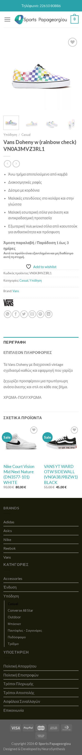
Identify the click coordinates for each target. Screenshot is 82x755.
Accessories (12, 578)
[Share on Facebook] (16, 314)
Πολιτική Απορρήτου (19, 666)
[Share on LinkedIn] (48, 314)
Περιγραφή (14, 342)
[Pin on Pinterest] (40, 314)
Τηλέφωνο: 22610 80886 (41, 5)
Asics (7, 530)
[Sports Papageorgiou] (41, 19)
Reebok (9, 548)
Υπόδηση (10, 134)
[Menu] (7, 19)
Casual (26, 134)
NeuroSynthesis (53, 749)
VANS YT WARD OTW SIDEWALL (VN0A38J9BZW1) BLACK (61, 474)
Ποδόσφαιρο (17, 637)
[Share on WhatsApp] (7, 314)
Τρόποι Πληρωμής (18, 684)
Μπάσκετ (14, 624)
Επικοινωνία (13, 710)
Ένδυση (10, 587)
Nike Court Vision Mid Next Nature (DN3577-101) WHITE (18, 474)
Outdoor (14, 617)
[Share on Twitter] (24, 314)
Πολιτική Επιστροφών (20, 675)
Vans (16, 291)
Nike (7, 539)
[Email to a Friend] (32, 314)
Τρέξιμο (13, 644)
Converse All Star (20, 610)
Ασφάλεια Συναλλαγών (21, 701)
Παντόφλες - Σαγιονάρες (25, 630)
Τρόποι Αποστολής (18, 692)
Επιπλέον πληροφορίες (27, 352)
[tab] (41, 342)
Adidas (8, 522)
